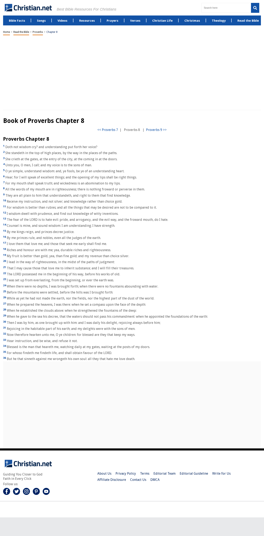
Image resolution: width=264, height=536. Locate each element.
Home (6, 32)
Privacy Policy (126, 473)
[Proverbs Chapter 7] (107, 130)
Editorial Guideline (194, 473)
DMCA (155, 480)
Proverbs (38, 32)
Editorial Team (164, 473)
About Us (104, 473)
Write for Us (221, 473)
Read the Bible (21, 32)
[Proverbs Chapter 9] (156, 130)
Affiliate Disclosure (111, 480)
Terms (144, 473)
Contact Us (138, 480)
